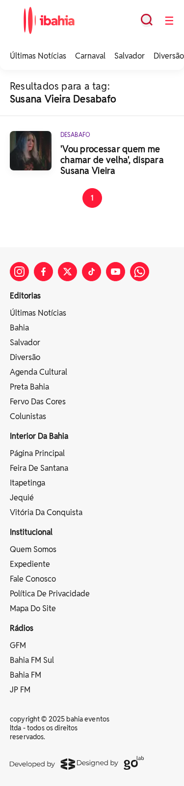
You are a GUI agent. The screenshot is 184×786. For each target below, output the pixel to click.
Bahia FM (25, 675)
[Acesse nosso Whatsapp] (139, 271)
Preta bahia (29, 387)
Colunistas (28, 416)
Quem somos (33, 549)
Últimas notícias (38, 313)
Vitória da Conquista (46, 512)
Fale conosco (33, 579)
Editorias (25, 296)
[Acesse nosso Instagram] (19, 271)
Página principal (37, 453)
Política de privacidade (50, 594)
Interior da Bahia (39, 436)
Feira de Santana (39, 468)
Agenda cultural (38, 372)
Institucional (31, 532)
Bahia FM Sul (32, 660)
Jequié (22, 497)
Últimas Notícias (38, 56)
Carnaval (90, 56)
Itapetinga (27, 483)
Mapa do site (33, 608)
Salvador (129, 56)
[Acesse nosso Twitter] (67, 271)
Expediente (30, 564)
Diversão (169, 56)
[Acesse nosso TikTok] (91, 271)
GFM (18, 645)
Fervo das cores (38, 401)
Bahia (19, 328)
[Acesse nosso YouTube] (115, 271)
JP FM (20, 690)
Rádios (21, 628)
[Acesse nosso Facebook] (43, 271)
